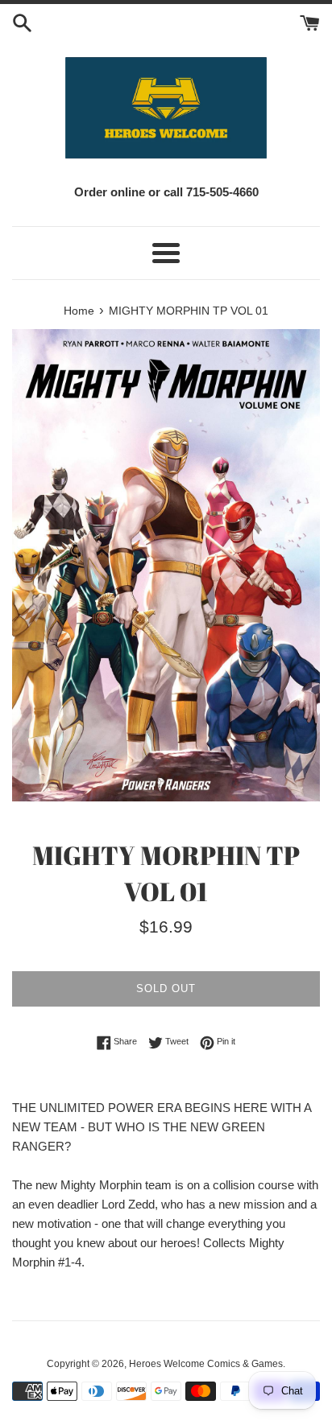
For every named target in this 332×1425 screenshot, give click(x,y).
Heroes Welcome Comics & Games (206, 1363)
